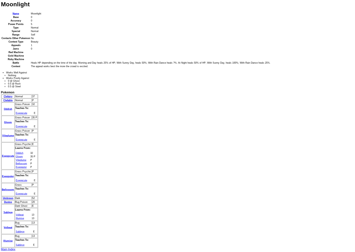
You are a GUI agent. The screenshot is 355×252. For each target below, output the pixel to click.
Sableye (8, 212)
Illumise (20, 218)
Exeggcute (21, 113)
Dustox (8, 202)
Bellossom (21, 163)
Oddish (8, 109)
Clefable (8, 100)
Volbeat (20, 214)
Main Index (8, 249)
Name (16, 13)
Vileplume (8, 135)
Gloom (8, 122)
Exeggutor (21, 167)
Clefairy (8, 96)
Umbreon (8, 198)
